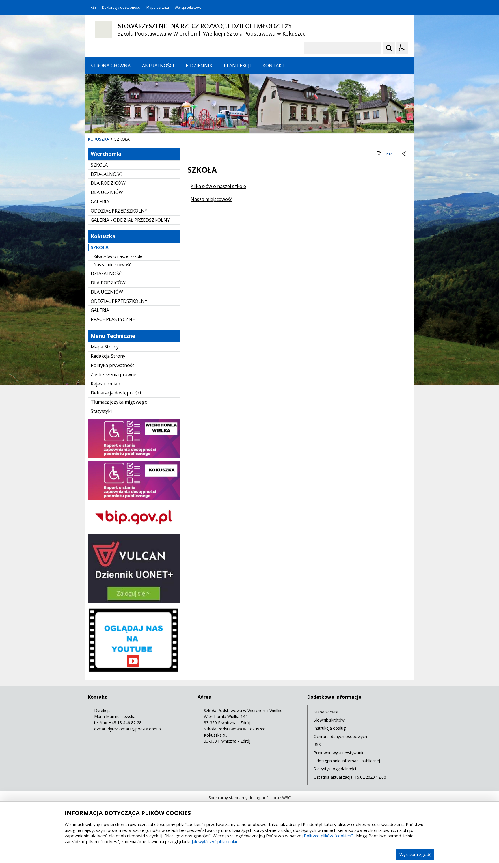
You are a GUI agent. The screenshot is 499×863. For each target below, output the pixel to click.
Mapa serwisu (157, 7)
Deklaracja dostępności (121, 7)
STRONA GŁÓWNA (111, 65)
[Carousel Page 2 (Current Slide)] (146, 121)
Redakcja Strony (108, 356)
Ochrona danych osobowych (340, 736)
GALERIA (100, 201)
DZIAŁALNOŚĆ (106, 174)
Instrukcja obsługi (330, 728)
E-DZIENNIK (199, 65)
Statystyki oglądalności (335, 768)
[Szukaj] (389, 48)
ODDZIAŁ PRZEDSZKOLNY (119, 211)
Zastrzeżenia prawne (113, 374)
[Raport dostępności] (134, 456)
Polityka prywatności (113, 365)
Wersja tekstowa (188, 7)
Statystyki (101, 411)
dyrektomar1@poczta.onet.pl (135, 729)
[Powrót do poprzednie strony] (404, 154)
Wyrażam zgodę (415, 854)
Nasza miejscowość (112, 264)
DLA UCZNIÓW (107, 192)
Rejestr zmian (105, 384)
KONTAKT (273, 65)
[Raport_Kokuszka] (134, 498)
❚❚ (97, 121)
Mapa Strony (105, 347)
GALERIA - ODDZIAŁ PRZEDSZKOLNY (130, 220)
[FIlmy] (134, 672)
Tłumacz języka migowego (119, 402)
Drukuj (389, 154)
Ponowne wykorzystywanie (339, 752)
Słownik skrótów (329, 720)
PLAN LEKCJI (237, 65)
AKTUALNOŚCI (158, 65)
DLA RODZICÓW (108, 183)
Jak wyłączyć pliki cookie (215, 841)
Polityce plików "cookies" (328, 835)
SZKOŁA (99, 165)
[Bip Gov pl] (134, 529)
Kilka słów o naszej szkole (118, 256)
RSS (93, 7)
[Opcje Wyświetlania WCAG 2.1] (402, 48)
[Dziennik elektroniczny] (134, 601)
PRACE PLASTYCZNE (113, 319)
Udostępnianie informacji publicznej (347, 760)
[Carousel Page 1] (141, 121)
